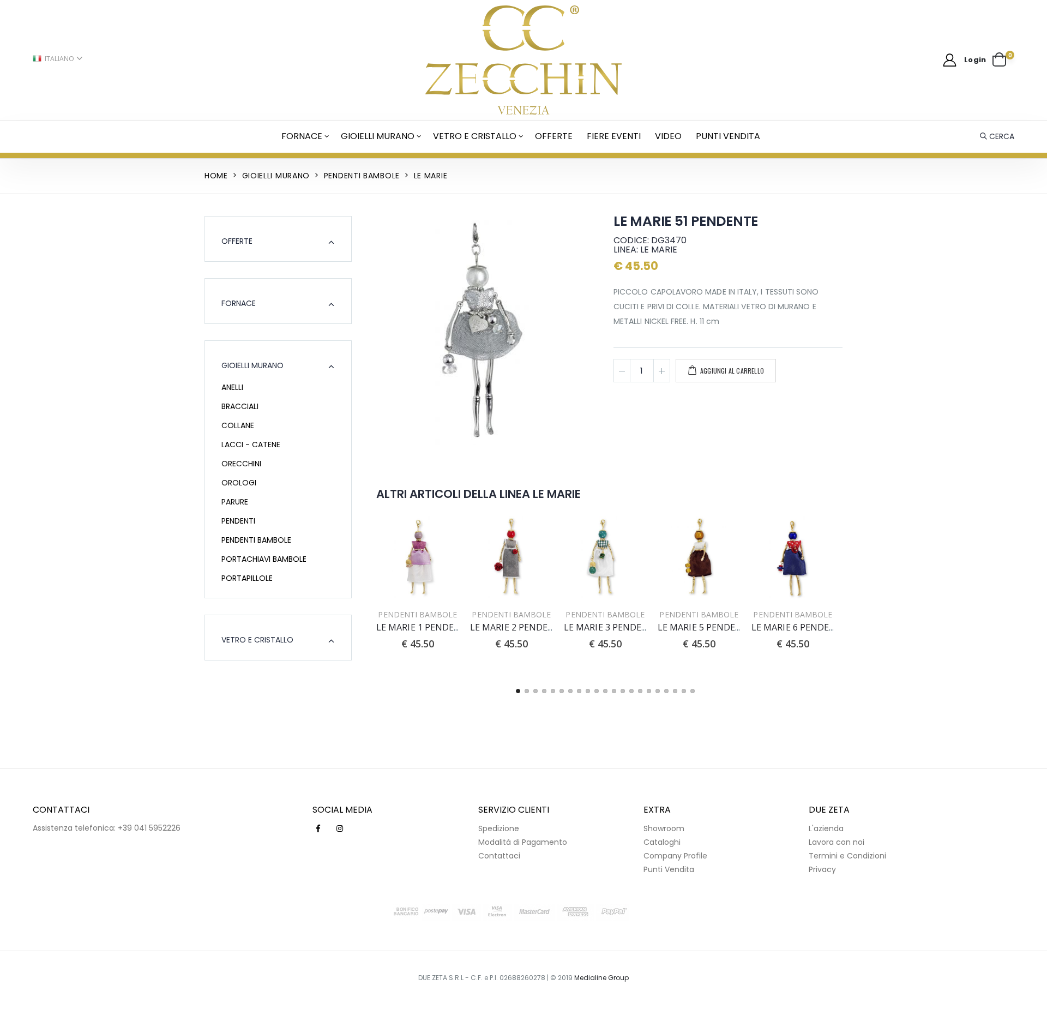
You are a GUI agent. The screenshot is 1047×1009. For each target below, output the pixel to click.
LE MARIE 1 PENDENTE (424, 627)
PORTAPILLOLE (247, 578)
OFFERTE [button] (236, 241)
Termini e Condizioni (847, 855)
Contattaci (499, 855)
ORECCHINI (241, 463)
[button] (1003, 60)
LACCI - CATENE (250, 444)
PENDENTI (238, 520)
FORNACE (301, 136)
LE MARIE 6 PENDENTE (799, 627)
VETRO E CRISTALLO (474, 136)
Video (668, 136)
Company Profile (675, 855)
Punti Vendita (668, 869)
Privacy (822, 869)
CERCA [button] (1001, 136)
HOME (216, 175)
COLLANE (237, 425)
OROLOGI (238, 482)
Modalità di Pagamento (522, 842)
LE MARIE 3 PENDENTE (612, 627)
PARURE (234, 501)
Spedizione (498, 828)
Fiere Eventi (614, 136)
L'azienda (826, 828)
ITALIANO (59, 58)
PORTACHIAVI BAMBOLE (263, 559)
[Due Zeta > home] (523, 60)
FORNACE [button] (238, 303)
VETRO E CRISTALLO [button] (257, 639)
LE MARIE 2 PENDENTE (518, 627)
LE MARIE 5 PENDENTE (706, 627)
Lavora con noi (836, 842)
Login (975, 60)
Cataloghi (662, 842)
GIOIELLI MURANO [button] (252, 365)
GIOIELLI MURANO (377, 136)
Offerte (554, 136)
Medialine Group (601, 977)
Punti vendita (728, 136)
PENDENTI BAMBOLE (256, 539)
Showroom (663, 828)
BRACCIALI (239, 406)
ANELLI (232, 387)
